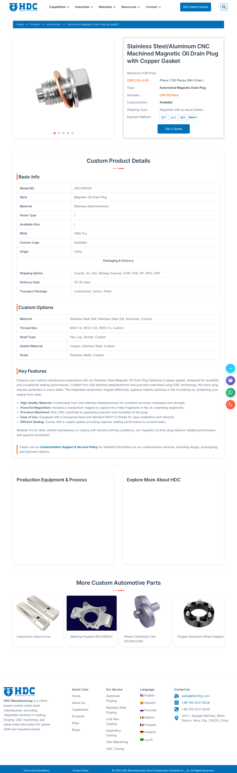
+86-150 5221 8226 (196, 702)
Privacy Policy (81, 770)
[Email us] (230, 380)
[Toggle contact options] (230, 368)
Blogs (76, 730)
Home (20, 24)
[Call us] (230, 404)
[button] (224, 7)
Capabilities (80, 709)
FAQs (75, 723)
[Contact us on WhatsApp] (230, 392)
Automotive (53, 24)
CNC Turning (115, 749)
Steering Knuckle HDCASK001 (91, 636)
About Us (78, 703)
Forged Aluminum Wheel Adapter (201, 636)
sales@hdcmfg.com (195, 696)
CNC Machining (117, 742)
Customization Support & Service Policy (69, 447)
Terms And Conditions (36, 770)
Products (78, 716)
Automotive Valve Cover (34, 636)
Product (35, 24)
